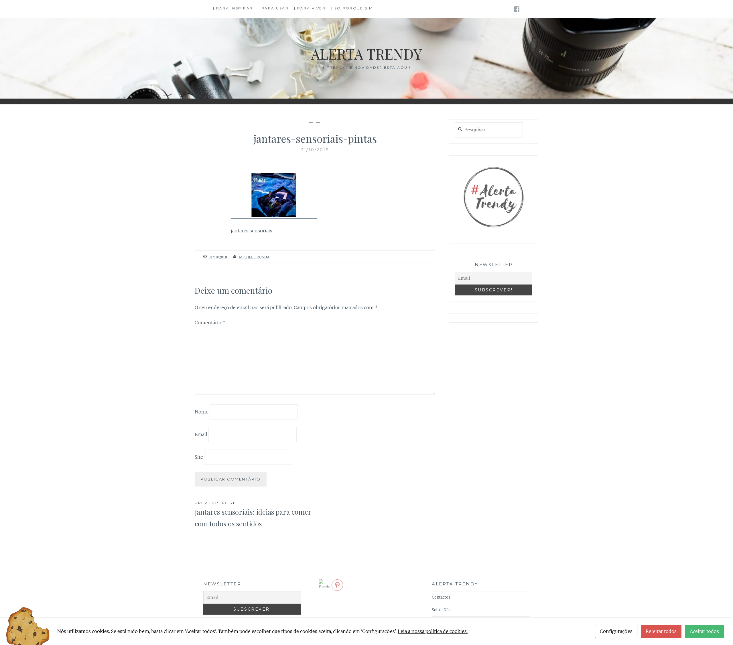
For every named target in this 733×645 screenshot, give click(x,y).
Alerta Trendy (366, 53)
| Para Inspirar (233, 8)
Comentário (210, 323)
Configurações (616, 631)
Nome (201, 412)
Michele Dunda (254, 257)
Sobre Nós (441, 609)
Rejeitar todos (661, 631)
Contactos (441, 597)
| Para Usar (274, 8)
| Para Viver (310, 8)
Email (201, 434)
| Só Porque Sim (352, 8)
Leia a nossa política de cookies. (433, 631)
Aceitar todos (704, 631)
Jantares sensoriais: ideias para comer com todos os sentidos (253, 514)
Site (199, 457)
